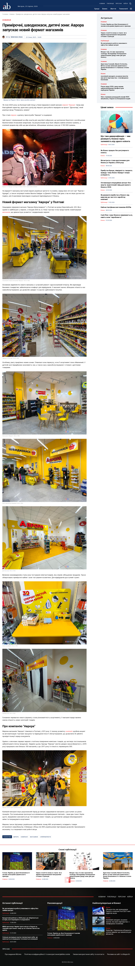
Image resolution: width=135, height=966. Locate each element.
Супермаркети (45, 837)
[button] (130, 3)
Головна (5, 14)
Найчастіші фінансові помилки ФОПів (116, 207)
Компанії (24, 837)
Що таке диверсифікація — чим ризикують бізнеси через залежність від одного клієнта (115, 139)
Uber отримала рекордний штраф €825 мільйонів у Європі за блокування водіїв (115, 98)
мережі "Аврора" (68, 105)
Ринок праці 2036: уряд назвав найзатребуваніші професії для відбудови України (112, 88)
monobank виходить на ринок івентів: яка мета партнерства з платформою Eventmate (114, 78)
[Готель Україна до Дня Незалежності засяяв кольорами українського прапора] (17, 861)
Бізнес (103, 73)
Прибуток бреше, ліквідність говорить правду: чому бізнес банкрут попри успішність (116, 172)
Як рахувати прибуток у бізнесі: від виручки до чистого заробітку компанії (115, 197)
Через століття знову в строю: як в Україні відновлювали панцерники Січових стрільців (114, 34)
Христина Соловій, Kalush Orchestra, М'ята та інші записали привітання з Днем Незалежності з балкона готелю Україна (115, 66)
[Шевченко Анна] (4, 37)
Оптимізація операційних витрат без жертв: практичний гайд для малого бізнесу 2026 (116, 185)
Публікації (105, 40)
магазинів (6, 212)
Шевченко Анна (17, 37)
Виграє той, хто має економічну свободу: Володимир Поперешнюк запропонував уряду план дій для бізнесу (113, 54)
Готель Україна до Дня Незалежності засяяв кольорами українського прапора (116, 25)
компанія (69, 731)
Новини (11, 14)
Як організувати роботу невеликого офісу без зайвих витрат (114, 44)
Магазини (34, 837)
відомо (14, 115)
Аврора (16, 837)
